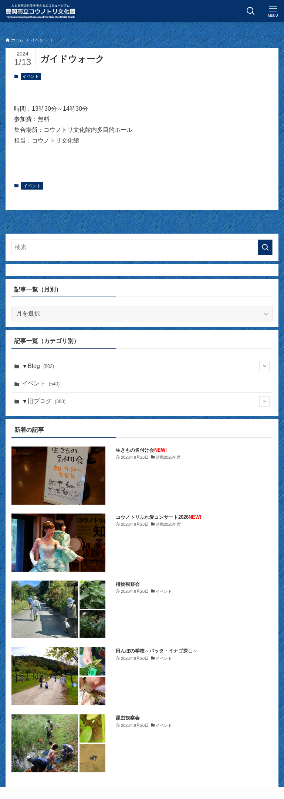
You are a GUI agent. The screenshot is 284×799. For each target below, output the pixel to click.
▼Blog (38, 366)
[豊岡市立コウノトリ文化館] (40, 11)
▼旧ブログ (43, 401)
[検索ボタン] (251, 11)
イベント (31, 76)
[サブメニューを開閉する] (264, 366)
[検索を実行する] (265, 247)
